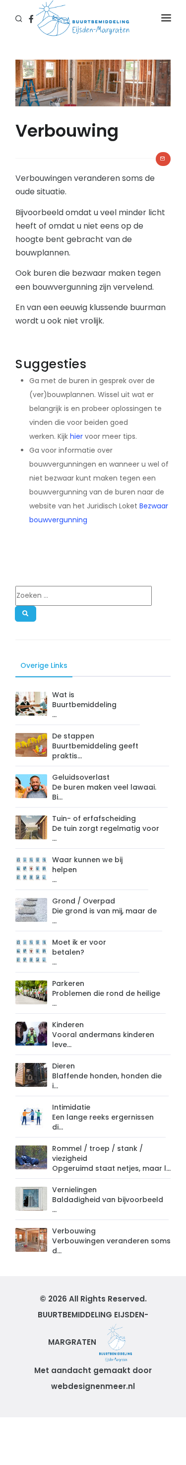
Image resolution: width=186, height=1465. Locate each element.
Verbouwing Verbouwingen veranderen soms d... (111, 1241)
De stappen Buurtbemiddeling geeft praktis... (95, 746)
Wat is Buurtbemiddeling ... (84, 705)
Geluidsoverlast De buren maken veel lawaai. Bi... (104, 787)
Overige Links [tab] (43, 665)
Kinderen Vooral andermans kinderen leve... (103, 1035)
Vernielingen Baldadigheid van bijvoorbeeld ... (107, 1200)
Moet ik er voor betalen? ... (79, 952)
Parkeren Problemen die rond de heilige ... (106, 993)
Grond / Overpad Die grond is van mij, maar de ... (104, 911)
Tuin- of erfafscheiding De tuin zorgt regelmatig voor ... (105, 828)
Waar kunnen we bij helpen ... (87, 870)
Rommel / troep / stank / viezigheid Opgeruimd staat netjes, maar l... (111, 1158)
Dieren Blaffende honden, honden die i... (107, 1076)
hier (76, 436)
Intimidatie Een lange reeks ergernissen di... (103, 1117)
